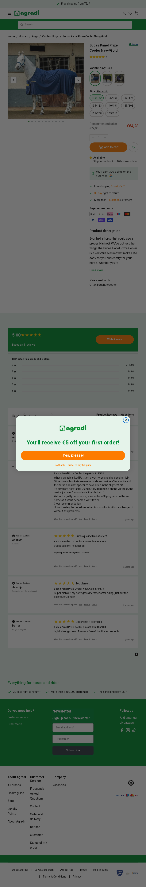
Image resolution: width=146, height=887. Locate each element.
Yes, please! (73, 455)
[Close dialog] (126, 420)
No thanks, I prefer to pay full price (73, 464)
